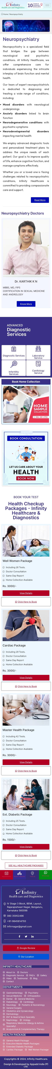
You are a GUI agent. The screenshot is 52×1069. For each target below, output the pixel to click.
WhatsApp (45, 876)
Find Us (32, 876)
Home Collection (19, 876)
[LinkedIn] (32, 936)
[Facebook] (19, 936)
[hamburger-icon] (47, 5)
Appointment (6, 876)
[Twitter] (26, 936)
